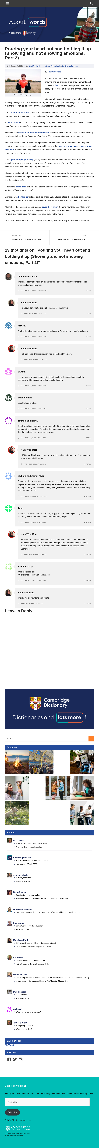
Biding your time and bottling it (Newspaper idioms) (36, 943)
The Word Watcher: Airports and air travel (32, 860)
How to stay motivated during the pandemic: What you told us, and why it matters (48, 912)
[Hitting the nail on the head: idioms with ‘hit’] (17, 788)
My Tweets (10, 1045)
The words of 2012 (23, 998)
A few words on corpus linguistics (29, 847)
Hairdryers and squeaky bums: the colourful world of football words (42, 899)
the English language (70, 66)
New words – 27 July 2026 (26, 864)
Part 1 (57, 85)
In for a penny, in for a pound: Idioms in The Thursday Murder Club (42, 981)
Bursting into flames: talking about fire (30, 960)
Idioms (47, 66)
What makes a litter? (24, 1029)
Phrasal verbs (56, 66)
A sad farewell (21, 995)
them (50, 207)
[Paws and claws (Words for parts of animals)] (17, 813)
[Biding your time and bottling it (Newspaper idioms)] (82, 788)
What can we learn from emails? (28, 1012)
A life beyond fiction (23, 878)
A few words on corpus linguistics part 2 (31, 843)
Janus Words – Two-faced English (29, 926)
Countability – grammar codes (28, 895)
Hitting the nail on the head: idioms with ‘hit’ (32, 964)
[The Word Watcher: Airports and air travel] (41, 762)
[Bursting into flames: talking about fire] (17, 762)
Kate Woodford (34, 66)
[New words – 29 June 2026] (82, 813)
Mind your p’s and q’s (24, 1026)
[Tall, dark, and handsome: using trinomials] (58, 788)
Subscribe (12, 1112)
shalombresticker (27, 276)
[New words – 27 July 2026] (82, 762)
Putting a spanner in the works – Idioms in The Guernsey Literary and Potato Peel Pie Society (52, 977)
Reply (88, 291)
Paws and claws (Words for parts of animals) (33, 947)
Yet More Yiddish (22, 929)
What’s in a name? (23, 881)
